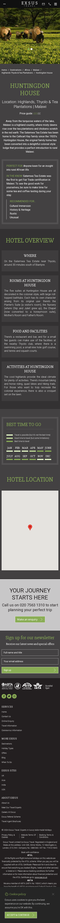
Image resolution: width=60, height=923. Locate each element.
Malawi (36, 70)
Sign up (7, 670)
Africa (27, 70)
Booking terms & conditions (46, 836)
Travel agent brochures (11, 821)
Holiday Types (7, 748)
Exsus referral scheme (11, 817)
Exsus (30, 4)
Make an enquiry (27, 619)
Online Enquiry (8, 721)
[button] (30, 527)
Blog (3, 758)
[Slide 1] (29, 49)
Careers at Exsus (9, 812)
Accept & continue (18, 915)
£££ (37, 113)
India (4, 785)
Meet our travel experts (11, 807)
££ (39, 113)
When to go (7, 762)
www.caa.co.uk (41, 877)
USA (3, 789)
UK (3, 776)
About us (5, 803)
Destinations (15, 70)
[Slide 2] (31, 49)
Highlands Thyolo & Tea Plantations (17, 73)
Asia (3, 780)
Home (4, 70)
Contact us (6, 716)
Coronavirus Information (12, 730)
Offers (4, 753)
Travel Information (9, 726)
